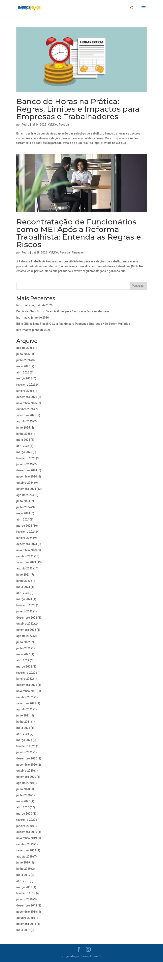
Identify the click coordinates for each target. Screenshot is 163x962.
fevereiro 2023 (25, 605)
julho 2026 (23, 354)
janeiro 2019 (24, 899)
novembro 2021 (26, 691)
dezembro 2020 (26, 758)
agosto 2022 (24, 635)
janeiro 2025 (24, 464)
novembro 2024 (26, 476)
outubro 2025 (25, 409)
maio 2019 (23, 874)
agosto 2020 (24, 783)
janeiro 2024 (24, 537)
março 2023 (24, 599)
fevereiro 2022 (25, 672)
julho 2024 (23, 501)
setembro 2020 (26, 776)
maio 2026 (23, 366)
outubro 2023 (25, 556)
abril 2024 (22, 519)
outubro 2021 (25, 697)
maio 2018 (23, 930)
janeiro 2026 (24, 390)
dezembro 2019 (26, 831)
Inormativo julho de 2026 (32, 317)
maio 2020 (23, 801)
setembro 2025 (26, 415)
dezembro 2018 (26, 905)
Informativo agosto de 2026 (34, 305)
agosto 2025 (24, 421)
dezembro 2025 (26, 397)
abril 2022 (22, 660)
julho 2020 (23, 789)
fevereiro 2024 (25, 531)
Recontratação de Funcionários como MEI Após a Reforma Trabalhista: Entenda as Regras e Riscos (78, 233)
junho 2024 (23, 507)
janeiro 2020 (24, 825)
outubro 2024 (25, 482)
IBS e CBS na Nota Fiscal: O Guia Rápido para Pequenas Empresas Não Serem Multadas (73, 323)
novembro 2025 (26, 403)
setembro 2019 (26, 850)
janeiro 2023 (24, 611)
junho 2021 (23, 721)
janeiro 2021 (24, 752)
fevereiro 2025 (25, 458)
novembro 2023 (26, 550)
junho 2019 (23, 868)
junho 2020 (23, 795)
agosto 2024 (24, 495)
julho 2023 (23, 574)
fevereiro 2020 (25, 819)
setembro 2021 (26, 703)
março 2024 (24, 525)
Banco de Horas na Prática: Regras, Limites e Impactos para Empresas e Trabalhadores (78, 109)
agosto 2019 (24, 856)
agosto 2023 (24, 568)
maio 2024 (23, 513)
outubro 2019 (25, 844)
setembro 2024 (26, 488)
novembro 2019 (26, 838)
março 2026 (24, 378)
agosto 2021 (24, 709)
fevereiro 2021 (25, 746)
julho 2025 (23, 427)
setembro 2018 (26, 923)
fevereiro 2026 (25, 384)
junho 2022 (23, 648)
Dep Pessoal (61, 124)
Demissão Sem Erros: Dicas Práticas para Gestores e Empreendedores (63, 311)
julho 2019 (23, 862)
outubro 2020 (25, 770)
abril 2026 (22, 372)
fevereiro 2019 (25, 893)
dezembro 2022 (26, 617)
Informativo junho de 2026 (33, 329)
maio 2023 (23, 587)
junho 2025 (23, 433)
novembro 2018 (26, 911)
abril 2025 (22, 445)
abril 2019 (22, 881)
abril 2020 (22, 807)
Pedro (25, 124)
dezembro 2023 (26, 544)
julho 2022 (23, 642)
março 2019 (24, 887)
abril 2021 (22, 734)
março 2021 (24, 740)
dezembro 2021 (26, 684)
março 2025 (24, 452)
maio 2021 (23, 727)
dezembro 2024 (26, 470)
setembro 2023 (26, 562)
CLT (50, 124)
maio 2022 (23, 654)
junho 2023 (23, 580)
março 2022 (24, 666)
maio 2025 (23, 439)
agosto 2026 (24, 347)
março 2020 (24, 813)
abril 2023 (22, 593)
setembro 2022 (26, 629)
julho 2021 (23, 715)
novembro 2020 (26, 764)
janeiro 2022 (24, 678)
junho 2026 (23, 360)
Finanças (78, 252)
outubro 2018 (25, 917)
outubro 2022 (25, 623)
